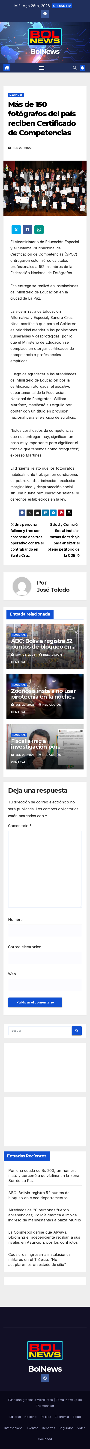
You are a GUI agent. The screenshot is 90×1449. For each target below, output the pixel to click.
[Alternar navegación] (42, 68)
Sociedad (45, 1439)
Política (46, 1416)
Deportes (48, 1428)
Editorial (15, 1416)
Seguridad (66, 1428)
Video (81, 1428)
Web (12, 974)
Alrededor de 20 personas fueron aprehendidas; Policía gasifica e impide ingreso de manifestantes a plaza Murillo (44, 1215)
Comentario (20, 825)
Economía (62, 1416)
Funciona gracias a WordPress (31, 1400)
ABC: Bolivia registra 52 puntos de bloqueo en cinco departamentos (41, 647)
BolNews (44, 51)
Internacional (13, 1428)
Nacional (16, 95)
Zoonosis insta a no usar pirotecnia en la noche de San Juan (43, 697)
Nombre (15, 919)
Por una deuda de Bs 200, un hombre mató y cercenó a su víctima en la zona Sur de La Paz (43, 1175)
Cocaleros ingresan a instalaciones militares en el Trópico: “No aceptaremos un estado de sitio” (39, 1259)
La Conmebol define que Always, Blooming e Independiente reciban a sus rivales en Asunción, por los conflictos (44, 1237)
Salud (77, 1416)
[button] (75, 67)
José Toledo (53, 589)
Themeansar (45, 1405)
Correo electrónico (24, 947)
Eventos (32, 1428)
